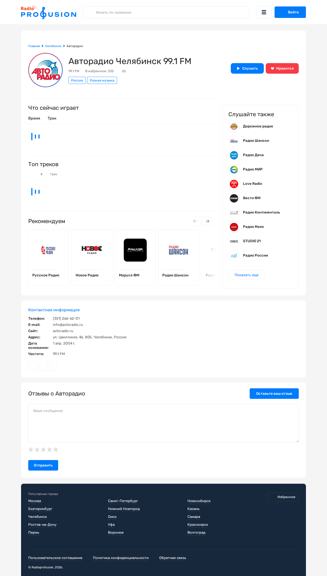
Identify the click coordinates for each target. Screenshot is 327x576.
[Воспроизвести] (61, 269)
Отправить (43, 465)
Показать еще (247, 275)
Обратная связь (172, 558)
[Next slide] (207, 221)
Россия (77, 80)
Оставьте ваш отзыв (274, 393)
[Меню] (263, 12)
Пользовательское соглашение (55, 558)
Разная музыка (102, 80)
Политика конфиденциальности (121, 558)
